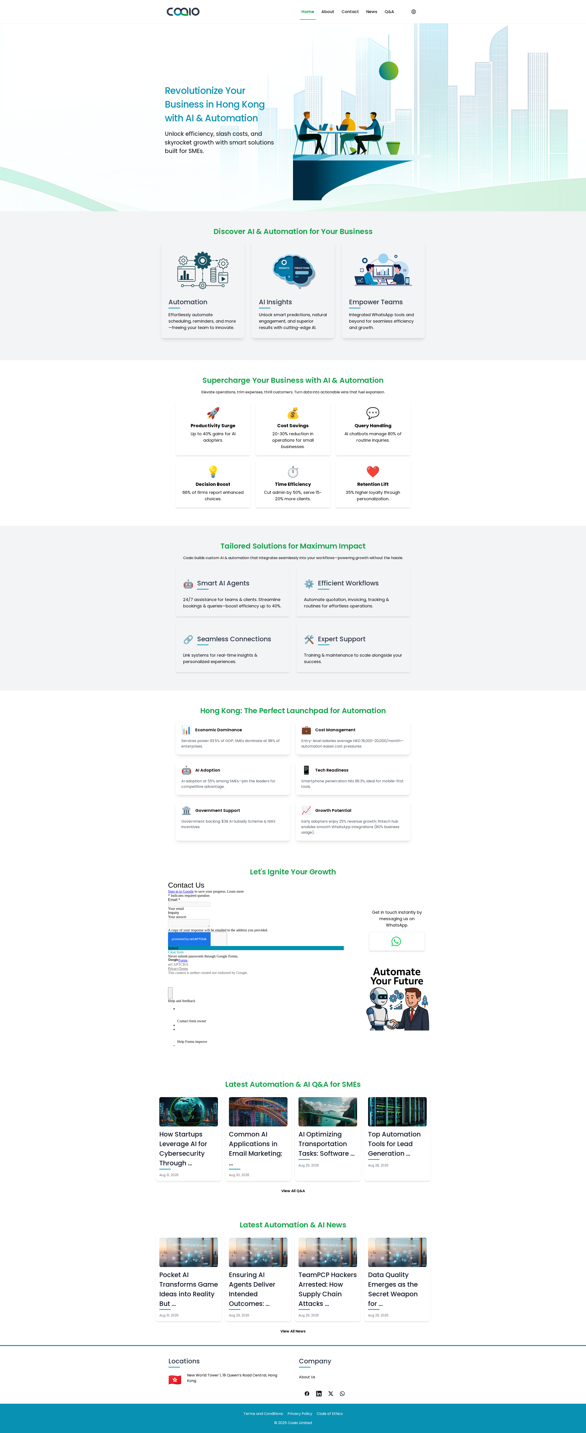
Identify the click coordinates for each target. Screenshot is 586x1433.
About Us (307, 1377)
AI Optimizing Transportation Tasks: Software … (326, 1144)
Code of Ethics (330, 1413)
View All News (293, 1331)
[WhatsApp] (342, 1393)
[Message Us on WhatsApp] (396, 941)
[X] (330, 1393)
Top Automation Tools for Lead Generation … (394, 1144)
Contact (350, 11)
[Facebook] (307, 1393)
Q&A (389, 11)
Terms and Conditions (263, 1413)
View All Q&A (293, 1191)
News (371, 11)
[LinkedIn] (318, 1393)
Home (307, 11)
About (327, 11)
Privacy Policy (300, 1413)
